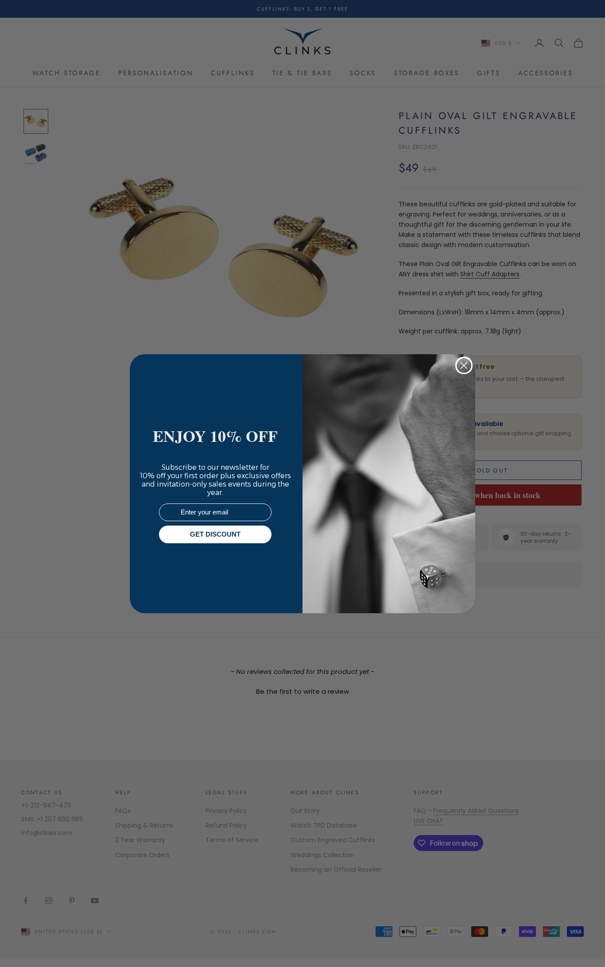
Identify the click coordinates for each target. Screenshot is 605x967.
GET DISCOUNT (215, 534)
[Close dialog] (464, 365)
